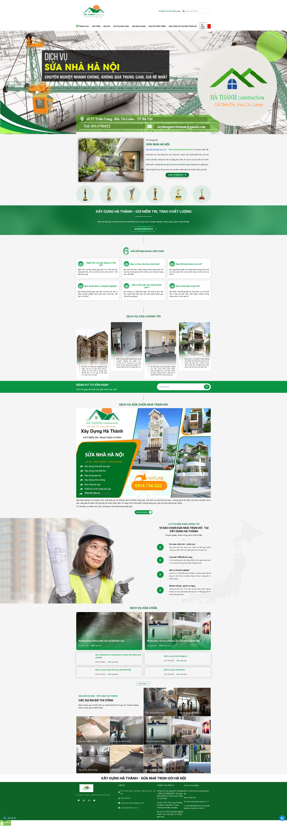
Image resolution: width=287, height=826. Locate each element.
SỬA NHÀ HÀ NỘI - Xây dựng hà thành (98, 696)
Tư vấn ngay (203, 26)
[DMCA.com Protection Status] (5, 825)
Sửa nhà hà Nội (139, 26)
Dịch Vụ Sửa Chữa (121, 26)
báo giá (106, 26)
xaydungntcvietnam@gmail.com (132, 803)
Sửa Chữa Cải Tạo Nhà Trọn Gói (183, 26)
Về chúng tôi (152, 140)
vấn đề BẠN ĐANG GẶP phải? (147, 251)
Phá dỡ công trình (157, 26)
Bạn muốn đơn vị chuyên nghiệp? (101, 286)
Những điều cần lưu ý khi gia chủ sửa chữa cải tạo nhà (173, 641)
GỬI (206, 387)
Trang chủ (84, 26)
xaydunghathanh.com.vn (130, 808)
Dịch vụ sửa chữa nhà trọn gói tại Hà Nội (113, 670)
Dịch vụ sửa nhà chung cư (175, 656)
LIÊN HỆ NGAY (142, 512)
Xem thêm (142, 684)
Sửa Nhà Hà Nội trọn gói (156, 149)
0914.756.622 (125, 798)
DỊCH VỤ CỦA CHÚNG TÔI (143, 316)
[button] (2, 82)
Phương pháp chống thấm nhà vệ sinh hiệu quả (101, 641)
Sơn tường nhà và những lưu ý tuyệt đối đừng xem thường (118, 656)
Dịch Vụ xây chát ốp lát (174, 670)
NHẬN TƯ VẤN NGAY (176, 175)
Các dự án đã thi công (95, 700)
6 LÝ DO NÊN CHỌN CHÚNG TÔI (184, 524)
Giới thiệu (96, 26)
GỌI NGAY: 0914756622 (143, 229)
